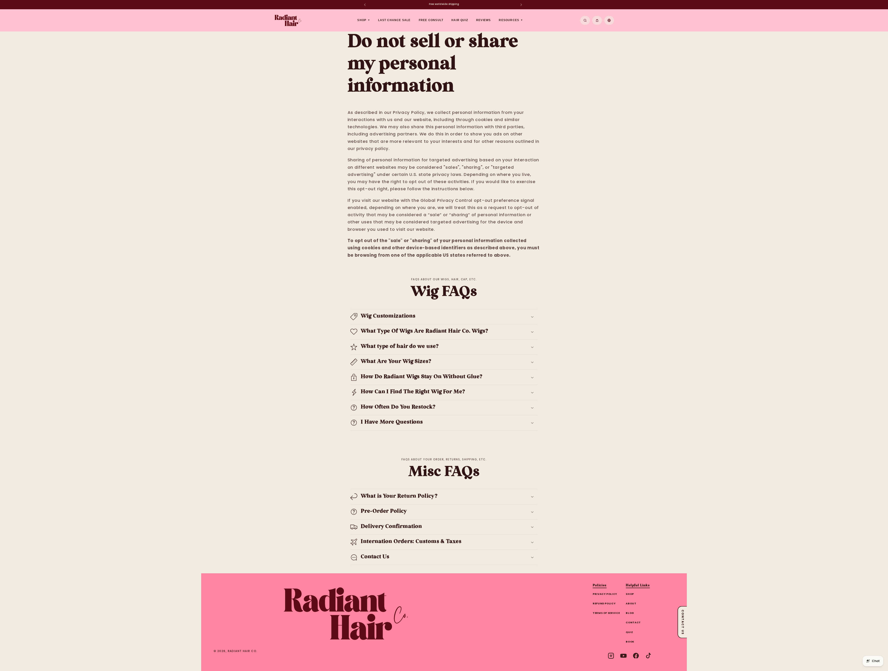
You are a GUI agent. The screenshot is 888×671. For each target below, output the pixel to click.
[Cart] (597, 20)
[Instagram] (611, 655)
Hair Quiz (459, 20)
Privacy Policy (605, 594)
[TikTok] (648, 655)
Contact (633, 622)
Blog (630, 613)
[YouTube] (623, 655)
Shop (630, 594)
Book (630, 641)
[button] (444, 316)
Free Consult (431, 20)
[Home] (346, 613)
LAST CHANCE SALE (394, 20)
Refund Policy (604, 603)
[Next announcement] (521, 4)
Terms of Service (606, 613)
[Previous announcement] (365, 4)
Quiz (629, 632)
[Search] (585, 20)
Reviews (483, 20)
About (631, 603)
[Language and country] (609, 20)
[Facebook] (636, 655)
